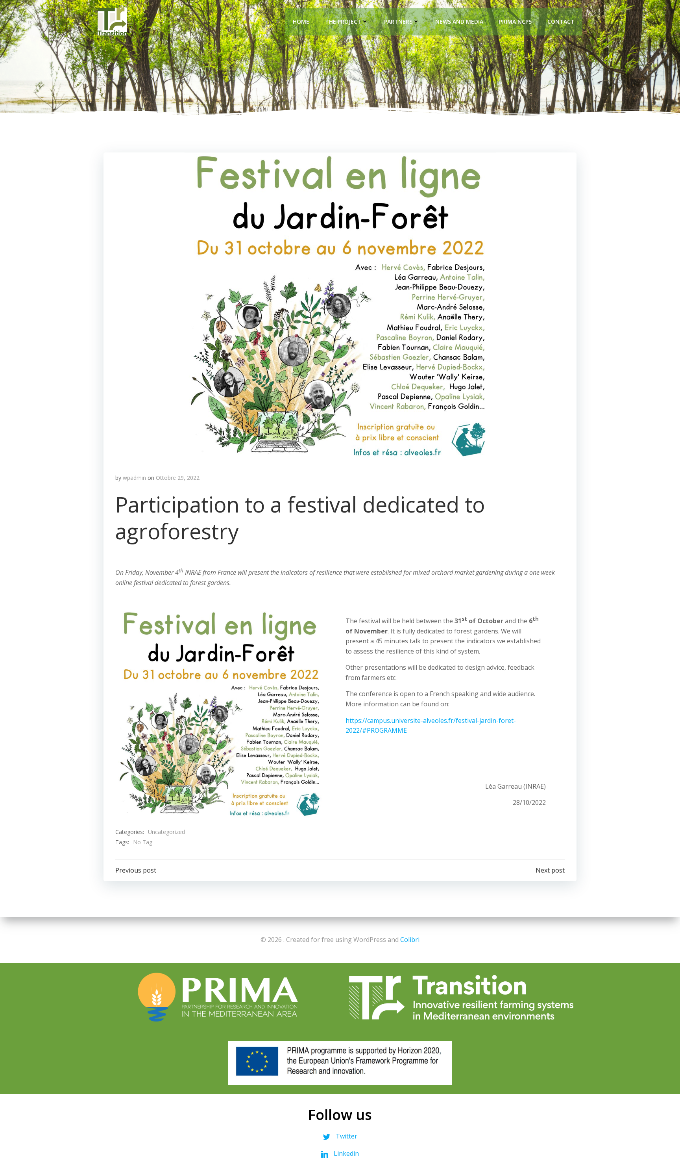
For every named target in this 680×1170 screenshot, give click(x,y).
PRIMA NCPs (515, 21)
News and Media (459, 21)
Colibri (409, 939)
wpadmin (134, 477)
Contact (561, 21)
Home (301, 21)
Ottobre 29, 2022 (178, 477)
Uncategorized (166, 832)
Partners (398, 21)
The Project (343, 21)
